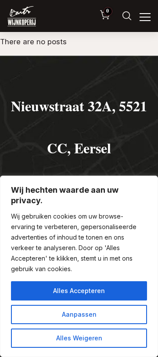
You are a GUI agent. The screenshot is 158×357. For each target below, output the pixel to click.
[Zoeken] (127, 16)
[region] (79, 266)
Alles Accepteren (79, 290)
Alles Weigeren (79, 338)
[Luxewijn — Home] (21, 16)
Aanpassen (79, 314)
